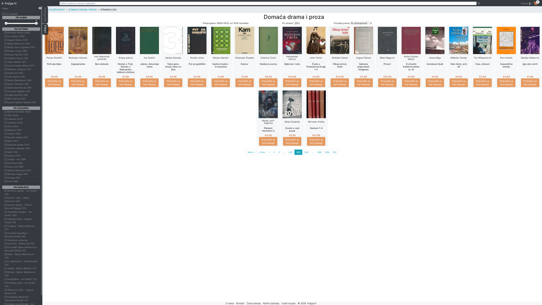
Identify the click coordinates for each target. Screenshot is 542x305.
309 (327, 152)
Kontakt (240, 303)
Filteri (5, 8)
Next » (251, 152)
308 (319, 152)
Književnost (57, 9)
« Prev (261, 152)
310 (334, 152)
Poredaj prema (341, 23)
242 (291, 152)
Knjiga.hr (11, 3)
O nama (230, 303)
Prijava (525, 3)
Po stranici (287, 23)
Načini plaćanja (271, 303)
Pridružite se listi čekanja (54, 83)
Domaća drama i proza (83, 9)
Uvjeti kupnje (288, 303)
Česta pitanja (254, 303)
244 (306, 152)
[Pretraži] (497, 3)
